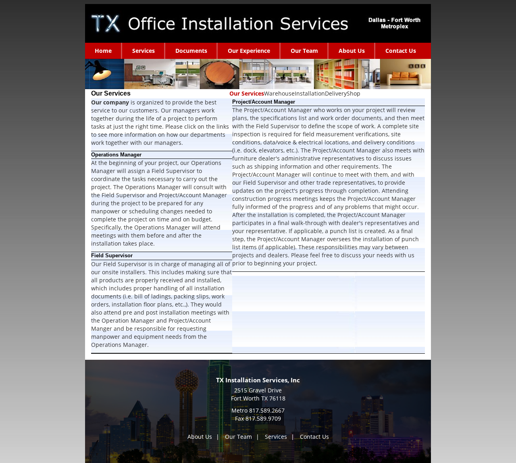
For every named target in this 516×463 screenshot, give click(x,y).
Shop (353, 93)
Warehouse (279, 93)
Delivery (336, 93)
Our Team (238, 436)
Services (276, 436)
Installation (310, 93)
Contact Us (314, 436)
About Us (199, 436)
